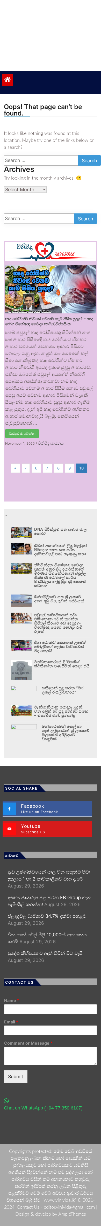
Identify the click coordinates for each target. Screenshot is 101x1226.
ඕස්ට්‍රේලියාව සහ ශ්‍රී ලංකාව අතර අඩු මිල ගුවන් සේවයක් (59, 598)
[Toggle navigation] (27, 66)
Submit (15, 1076)
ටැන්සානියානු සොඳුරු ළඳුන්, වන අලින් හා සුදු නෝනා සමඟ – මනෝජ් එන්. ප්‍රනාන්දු (61, 711)
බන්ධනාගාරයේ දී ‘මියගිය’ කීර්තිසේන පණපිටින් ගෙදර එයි (62, 663)
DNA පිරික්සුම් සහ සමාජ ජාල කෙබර (60, 531)
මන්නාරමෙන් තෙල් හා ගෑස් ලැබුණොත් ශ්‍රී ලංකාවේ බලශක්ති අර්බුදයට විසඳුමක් (66, 732)
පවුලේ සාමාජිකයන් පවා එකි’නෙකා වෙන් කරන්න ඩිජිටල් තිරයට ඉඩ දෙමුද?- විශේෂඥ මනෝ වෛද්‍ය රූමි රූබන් (58, 623)
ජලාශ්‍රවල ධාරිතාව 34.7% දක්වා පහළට (47, 916)
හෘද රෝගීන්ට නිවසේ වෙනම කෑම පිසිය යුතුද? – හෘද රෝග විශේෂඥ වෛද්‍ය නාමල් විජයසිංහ (49, 321)
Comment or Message (28, 1043)
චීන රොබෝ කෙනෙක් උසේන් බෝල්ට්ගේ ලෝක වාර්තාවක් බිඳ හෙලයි (60, 646)
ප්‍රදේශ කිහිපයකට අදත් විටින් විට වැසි (45, 953)
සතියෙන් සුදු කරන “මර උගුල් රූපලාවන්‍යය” (63, 690)
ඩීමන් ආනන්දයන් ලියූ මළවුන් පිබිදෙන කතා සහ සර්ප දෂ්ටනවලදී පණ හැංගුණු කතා (60, 549)
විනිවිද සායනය (51, 443)
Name (11, 1000)
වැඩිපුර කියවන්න (22, 433)
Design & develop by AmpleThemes (50, 1214)
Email (11, 1021)
